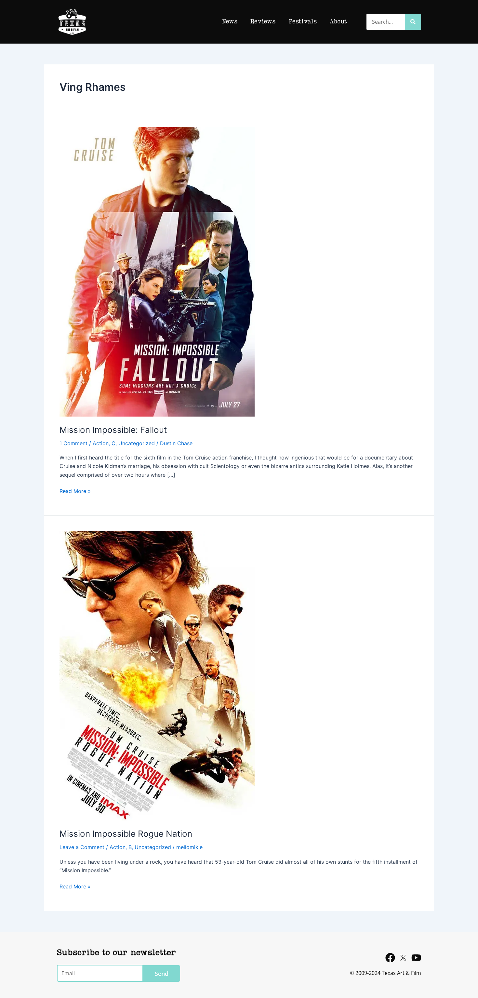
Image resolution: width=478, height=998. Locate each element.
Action (101, 443)
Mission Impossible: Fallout (113, 430)
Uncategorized (136, 443)
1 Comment (73, 443)
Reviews (262, 22)
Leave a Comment (82, 847)
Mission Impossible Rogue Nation (126, 834)
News (229, 22)
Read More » (75, 490)
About (338, 22)
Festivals (302, 22)
